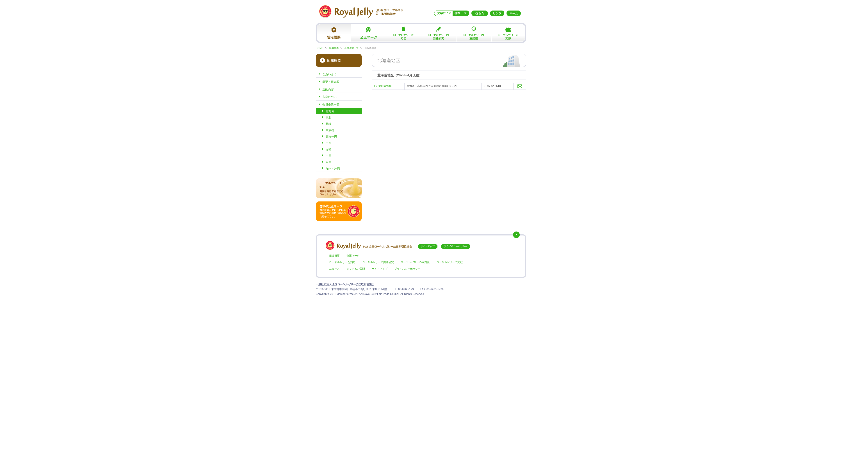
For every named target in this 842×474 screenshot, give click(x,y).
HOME (319, 48)
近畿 (328, 149)
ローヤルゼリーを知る (403, 33)
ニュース (334, 268)
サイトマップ (379, 268)
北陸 (328, 124)
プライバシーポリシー (407, 268)
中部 (328, 143)
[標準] (457, 13)
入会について (330, 97)
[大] (465, 13)
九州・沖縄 (333, 168)
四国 (328, 162)
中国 (328, 155)
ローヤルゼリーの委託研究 (438, 33)
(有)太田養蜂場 (383, 86)
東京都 (330, 130)
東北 (328, 117)
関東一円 (331, 136)
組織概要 (333, 33)
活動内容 (328, 89)
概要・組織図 (330, 81)
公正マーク (368, 33)
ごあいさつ (329, 74)
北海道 (330, 111)
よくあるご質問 (355, 268)
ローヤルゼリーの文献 (508, 33)
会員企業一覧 (351, 48)
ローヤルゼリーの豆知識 (473, 33)
